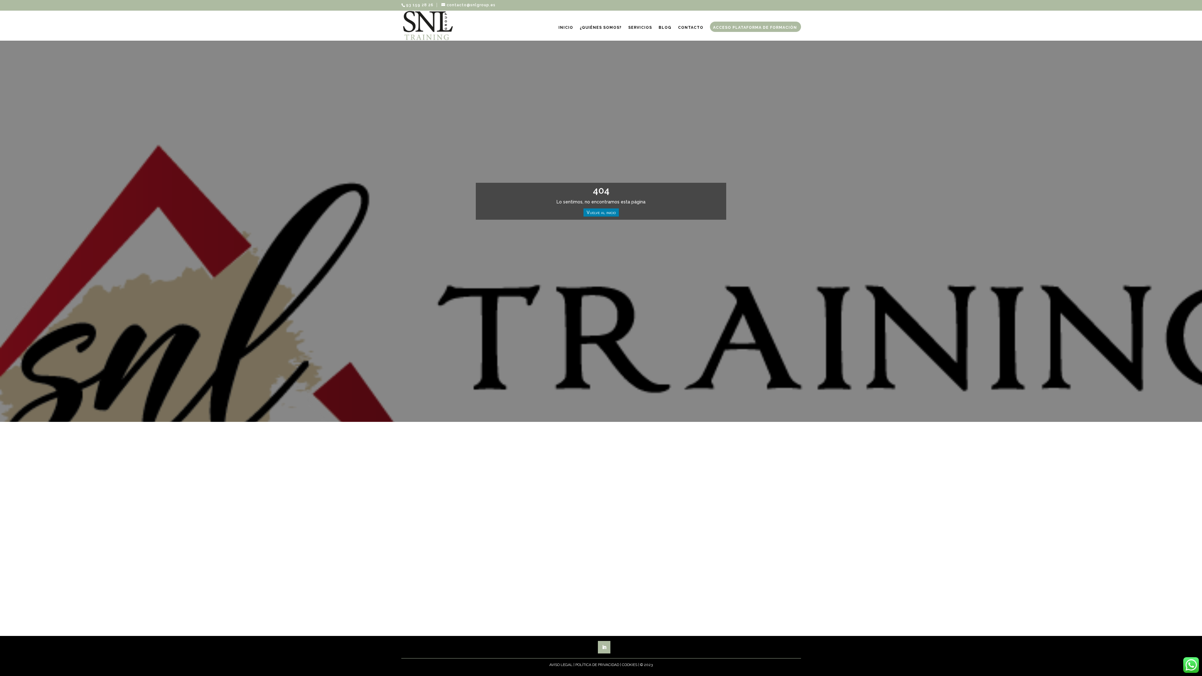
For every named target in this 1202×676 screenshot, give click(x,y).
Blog (665, 27)
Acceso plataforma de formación (755, 27)
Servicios (640, 27)
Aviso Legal (561, 665)
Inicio (565, 27)
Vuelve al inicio (601, 212)
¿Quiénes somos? (601, 27)
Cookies (629, 665)
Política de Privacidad (597, 665)
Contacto (690, 27)
